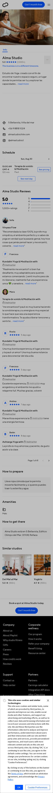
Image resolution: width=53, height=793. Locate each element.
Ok (18, 787)
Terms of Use (17, 773)
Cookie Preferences (37, 787)
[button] (48, 700)
